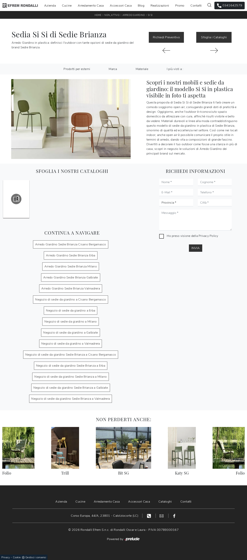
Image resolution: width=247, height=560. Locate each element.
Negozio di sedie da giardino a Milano (70, 321)
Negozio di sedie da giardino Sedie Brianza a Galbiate (70, 388)
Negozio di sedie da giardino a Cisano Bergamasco (70, 299)
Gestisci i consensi (35, 557)
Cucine (67, 5)
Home (98, 15)
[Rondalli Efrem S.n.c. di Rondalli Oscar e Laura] (20, 5)
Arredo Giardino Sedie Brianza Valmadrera (70, 288)
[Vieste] (166, 50)
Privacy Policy (208, 236)
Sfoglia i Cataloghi (214, 37)
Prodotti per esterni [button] (76, 69)
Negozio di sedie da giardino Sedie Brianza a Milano (70, 377)
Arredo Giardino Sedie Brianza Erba (70, 255)
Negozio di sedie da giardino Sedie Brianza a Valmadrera (70, 399)
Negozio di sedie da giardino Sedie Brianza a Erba (70, 366)
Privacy (5, 557)
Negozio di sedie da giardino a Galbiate (70, 332)
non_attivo (111, 15)
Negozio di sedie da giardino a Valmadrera (70, 343)
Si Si (150, 15)
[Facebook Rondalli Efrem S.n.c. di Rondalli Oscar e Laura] (174, 516)
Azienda (50, 5)
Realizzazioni (160, 5)
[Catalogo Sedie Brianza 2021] (16, 199)
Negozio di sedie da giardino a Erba (70, 310)
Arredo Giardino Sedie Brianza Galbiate (70, 277)
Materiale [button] (142, 69)
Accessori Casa (121, 5)
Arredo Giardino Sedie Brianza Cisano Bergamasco (70, 244)
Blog (141, 5)
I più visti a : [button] (175, 69)
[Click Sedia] (213, 50)
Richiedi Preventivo (166, 37)
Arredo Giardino (134, 15)
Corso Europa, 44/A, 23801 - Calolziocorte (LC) (104, 516)
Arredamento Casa (91, 5)
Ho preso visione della (192, 236)
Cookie (17, 557)
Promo (179, 5)
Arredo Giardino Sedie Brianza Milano (70, 266)
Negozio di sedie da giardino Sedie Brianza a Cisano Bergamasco (70, 355)
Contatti (196, 5)
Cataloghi (165, 501)
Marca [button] (113, 69)
